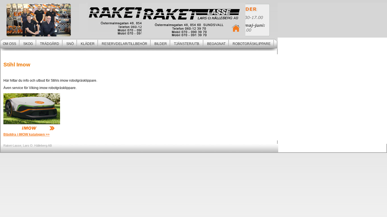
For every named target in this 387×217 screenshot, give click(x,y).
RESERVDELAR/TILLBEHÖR (124, 44)
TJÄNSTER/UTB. (187, 44)
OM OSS (9, 44)
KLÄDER (88, 44)
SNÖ (70, 44)
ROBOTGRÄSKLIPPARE (252, 44)
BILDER (160, 44)
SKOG (28, 44)
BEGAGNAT (216, 44)
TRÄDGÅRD (49, 44)
